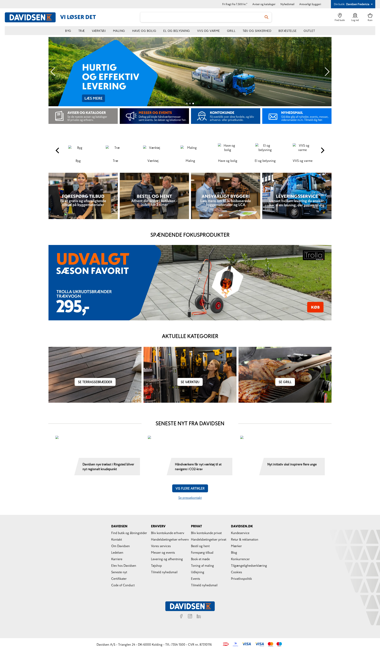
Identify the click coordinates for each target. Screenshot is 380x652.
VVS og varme (208, 30)
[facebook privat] (181, 616)
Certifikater (119, 578)
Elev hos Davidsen (123, 565)
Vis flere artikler (190, 488)
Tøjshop (156, 565)
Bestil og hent (200, 546)
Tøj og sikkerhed (257, 30)
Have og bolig (144, 30)
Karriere (116, 559)
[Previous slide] (53, 71)
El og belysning (176, 30)
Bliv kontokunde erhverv (167, 532)
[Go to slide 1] (187, 103)
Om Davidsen (120, 546)
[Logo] (32, 17)
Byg (68, 30)
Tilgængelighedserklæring (249, 565)
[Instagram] (190, 616)
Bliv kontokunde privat (206, 532)
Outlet (309, 30)
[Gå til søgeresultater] (266, 17)
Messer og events (163, 552)
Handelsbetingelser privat (208, 539)
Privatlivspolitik (241, 578)
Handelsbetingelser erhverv (170, 539)
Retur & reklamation (244, 539)
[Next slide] (327, 71)
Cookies (236, 572)
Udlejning (197, 572)
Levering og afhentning (167, 559)
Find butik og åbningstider (129, 532)
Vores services (161, 546)
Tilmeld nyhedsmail (164, 572)
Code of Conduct (123, 585)
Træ (81, 30)
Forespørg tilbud (202, 552)
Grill (231, 30)
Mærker (236, 546)
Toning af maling (202, 565)
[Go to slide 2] (190, 103)
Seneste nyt (119, 572)
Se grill (285, 381)
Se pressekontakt (190, 497)
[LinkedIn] (199, 616)
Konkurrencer (240, 559)
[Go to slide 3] (193, 103)
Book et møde (200, 559)
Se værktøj (190, 381)
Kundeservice (240, 532)
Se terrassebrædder (95, 381)
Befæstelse (287, 30)
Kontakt (116, 539)
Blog (234, 552)
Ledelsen (117, 552)
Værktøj (99, 30)
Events (195, 578)
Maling (119, 30)
